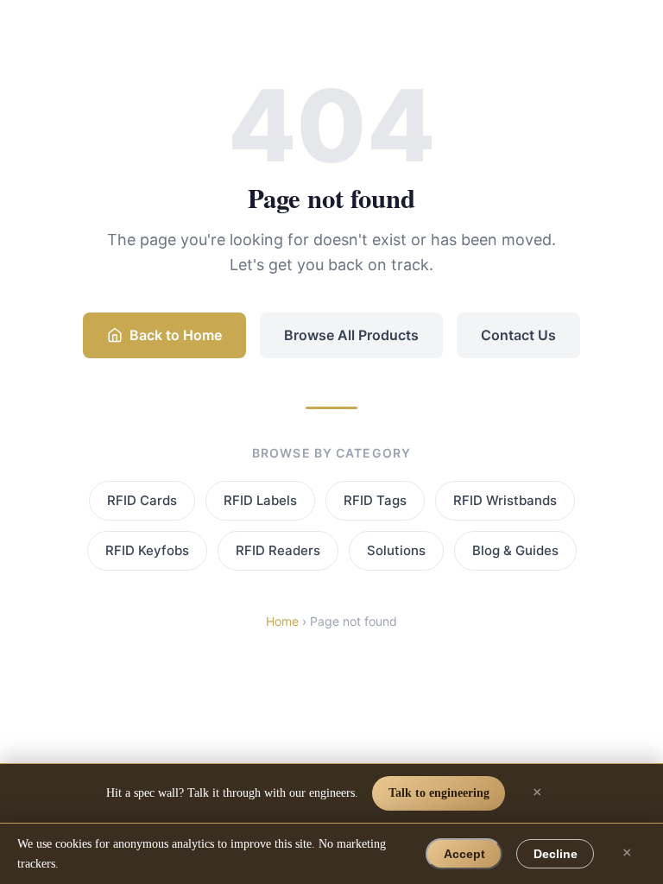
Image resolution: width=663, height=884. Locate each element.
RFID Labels (260, 500)
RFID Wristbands (505, 500)
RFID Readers (278, 550)
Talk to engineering (438, 792)
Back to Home (175, 335)
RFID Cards (142, 500)
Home (282, 621)
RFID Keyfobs (147, 550)
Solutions (396, 550)
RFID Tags (375, 500)
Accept (464, 854)
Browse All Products (351, 335)
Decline (556, 854)
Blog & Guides (515, 550)
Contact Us (518, 335)
